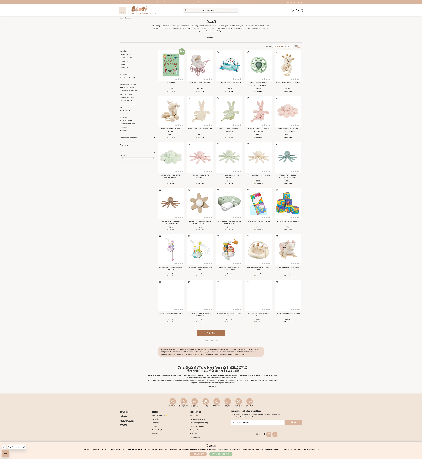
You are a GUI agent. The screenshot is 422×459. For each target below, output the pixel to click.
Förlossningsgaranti (197, 419)
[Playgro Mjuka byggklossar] (288, 203)
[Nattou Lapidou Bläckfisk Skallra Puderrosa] (288, 111)
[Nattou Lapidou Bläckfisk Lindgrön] (229, 157)
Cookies (123, 425)
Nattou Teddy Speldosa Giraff (288, 83)
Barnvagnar (172, 406)
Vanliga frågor (195, 415)
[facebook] (275, 434)
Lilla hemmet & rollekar (127, 104)
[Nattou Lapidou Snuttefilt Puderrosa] (258, 111)
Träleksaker (123, 130)
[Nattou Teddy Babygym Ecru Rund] (258, 249)
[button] (301, 10)
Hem (121, 18)
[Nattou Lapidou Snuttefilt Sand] (200, 111)
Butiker (154, 426)
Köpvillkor (124, 412)
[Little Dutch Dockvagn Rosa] (200, 65)
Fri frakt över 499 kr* (207, 2)
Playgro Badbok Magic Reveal (258, 221)
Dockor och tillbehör (127, 87)
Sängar (227, 406)
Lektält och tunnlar (126, 100)
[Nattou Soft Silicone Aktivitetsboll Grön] (258, 65)
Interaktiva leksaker (126, 120)
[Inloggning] (292, 10)
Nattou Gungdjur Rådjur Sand (287, 267)
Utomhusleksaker (125, 110)
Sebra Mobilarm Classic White (171, 313)
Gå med (293, 422)
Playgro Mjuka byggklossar (287, 221)
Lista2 (296, 46)
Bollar (122, 81)
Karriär (123, 416)
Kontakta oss (195, 437)
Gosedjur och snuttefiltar (128, 91)
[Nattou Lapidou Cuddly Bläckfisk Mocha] (171, 203)
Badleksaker (124, 114)
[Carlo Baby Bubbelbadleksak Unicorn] (171, 249)
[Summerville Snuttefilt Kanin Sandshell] (200, 295)
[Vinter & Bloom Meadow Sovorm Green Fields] (229, 203)
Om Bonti (156, 412)
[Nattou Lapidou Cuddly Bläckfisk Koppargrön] (288, 157)
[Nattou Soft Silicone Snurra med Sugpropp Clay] (200, 203)
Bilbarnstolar (183, 406)
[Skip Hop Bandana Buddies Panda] (288, 295)
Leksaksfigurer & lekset (127, 124)
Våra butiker (291, 2)
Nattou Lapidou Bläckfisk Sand (258, 175)
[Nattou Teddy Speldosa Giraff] (288, 65)
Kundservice (195, 412)
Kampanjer (238, 406)
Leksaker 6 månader (126, 54)
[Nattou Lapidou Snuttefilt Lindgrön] (229, 111)
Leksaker (128, 18)
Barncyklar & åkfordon (127, 77)
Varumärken (156, 419)
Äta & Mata (249, 406)
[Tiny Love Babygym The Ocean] (229, 65)
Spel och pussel (125, 107)
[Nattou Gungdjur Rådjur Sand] (288, 249)
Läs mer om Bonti (212, 387)
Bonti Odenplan (157, 430)
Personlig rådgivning (247, 2)
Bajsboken (171, 83)
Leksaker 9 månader (126, 58)
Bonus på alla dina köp (166, 2)
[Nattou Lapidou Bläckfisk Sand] (258, 157)
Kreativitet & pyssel (126, 94)
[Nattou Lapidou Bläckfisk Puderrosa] (200, 157)
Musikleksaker (124, 127)
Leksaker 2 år (124, 64)
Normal (299, 46)
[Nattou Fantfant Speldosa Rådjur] (171, 111)
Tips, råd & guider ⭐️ (159, 415)
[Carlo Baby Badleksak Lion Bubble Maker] (229, 249)
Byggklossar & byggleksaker (129, 84)
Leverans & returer (197, 426)
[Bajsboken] (171, 65)
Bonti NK (155, 433)
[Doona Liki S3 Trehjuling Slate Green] (229, 295)
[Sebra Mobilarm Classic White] (171, 295)
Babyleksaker (124, 74)
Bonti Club (156, 423)
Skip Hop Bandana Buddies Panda (287, 313)
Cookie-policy (314, 449)
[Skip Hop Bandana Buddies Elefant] (258, 295)
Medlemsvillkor (127, 421)
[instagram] (269, 434)
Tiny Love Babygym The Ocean (229, 83)
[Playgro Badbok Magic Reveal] (258, 203)
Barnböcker (123, 117)
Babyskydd (194, 406)
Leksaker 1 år (124, 61)
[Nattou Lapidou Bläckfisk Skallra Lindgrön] (171, 157)
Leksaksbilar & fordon (127, 97)
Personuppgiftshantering (199, 423)
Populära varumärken (127, 71)
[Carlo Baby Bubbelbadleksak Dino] (200, 249)
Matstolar (216, 406)
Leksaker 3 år (124, 67)
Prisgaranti (194, 430)
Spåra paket (194, 433)
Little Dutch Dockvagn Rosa (200, 83)
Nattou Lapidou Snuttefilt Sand (200, 129)
